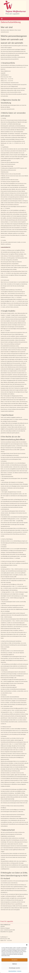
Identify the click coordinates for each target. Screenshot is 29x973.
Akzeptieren (14, 959)
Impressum (19, 971)
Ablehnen (14, 964)
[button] (27, 945)
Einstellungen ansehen (14, 968)
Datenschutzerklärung (12, 971)
